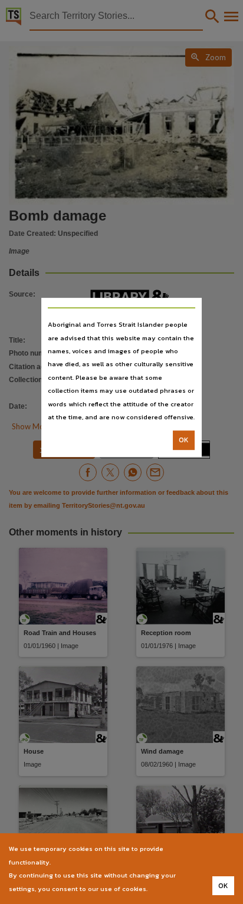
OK (184, 440)
